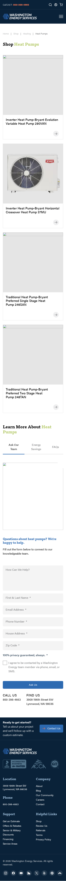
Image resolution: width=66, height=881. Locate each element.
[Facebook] (13, 873)
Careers (40, 799)
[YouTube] (21, 873)
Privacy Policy (43, 839)
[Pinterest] (52, 873)
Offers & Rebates (12, 825)
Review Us (41, 825)
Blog (38, 790)
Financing (8, 839)
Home (6, 33)
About (39, 786)
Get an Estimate (11, 821)
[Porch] (60, 873)
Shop (15, 33)
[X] (36, 873)
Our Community (45, 795)
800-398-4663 (21, 4)
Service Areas (10, 843)
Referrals (40, 830)
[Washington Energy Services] (20, 16)
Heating (27, 33)
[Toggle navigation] (61, 16)
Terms (39, 835)
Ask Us (33, 684)
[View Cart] (61, 4)
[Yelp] (44, 873)
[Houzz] (29, 873)
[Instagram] (5, 873)
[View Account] (55, 4)
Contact (40, 804)
